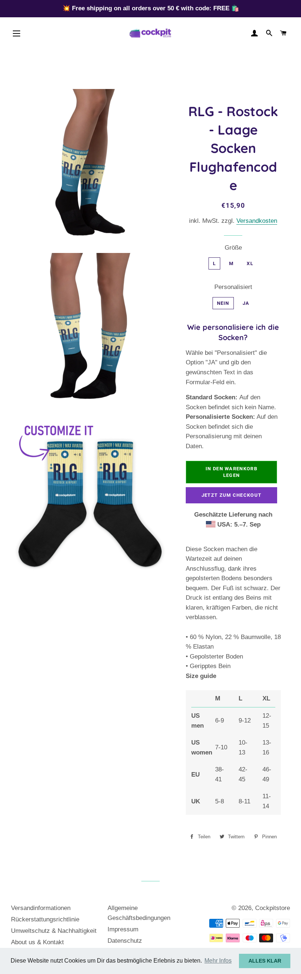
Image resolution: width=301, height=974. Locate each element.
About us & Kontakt (37, 942)
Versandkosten (256, 220)
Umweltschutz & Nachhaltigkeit (54, 930)
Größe (233, 247)
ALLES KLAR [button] (265, 961)
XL (250, 263)
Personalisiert (233, 286)
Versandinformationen (40, 908)
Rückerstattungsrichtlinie (45, 919)
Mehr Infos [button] (218, 960)
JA (246, 303)
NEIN (223, 303)
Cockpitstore (272, 908)
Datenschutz (125, 940)
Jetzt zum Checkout (231, 495)
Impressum (123, 929)
